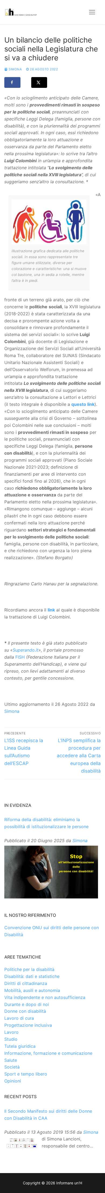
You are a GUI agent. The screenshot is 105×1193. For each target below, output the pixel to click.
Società (12, 1067)
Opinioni (12, 1081)
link (51, 610)
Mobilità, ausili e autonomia (32, 990)
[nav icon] (92, 12)
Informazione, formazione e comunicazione (48, 1053)
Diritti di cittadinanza (25, 983)
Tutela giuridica (20, 1046)
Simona (15, 69)
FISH (20, 657)
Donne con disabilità (25, 1011)
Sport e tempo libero (25, 1074)
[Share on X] (39, 82)
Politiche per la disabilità (29, 969)
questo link (82, 404)
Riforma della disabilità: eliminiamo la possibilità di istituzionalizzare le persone (46, 823)
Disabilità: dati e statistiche (32, 976)
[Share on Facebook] (12, 82)
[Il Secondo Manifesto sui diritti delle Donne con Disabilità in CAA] (21, 1143)
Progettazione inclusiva (28, 1025)
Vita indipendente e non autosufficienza (44, 997)
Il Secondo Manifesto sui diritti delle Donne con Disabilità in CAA (48, 1114)
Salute (10, 1060)
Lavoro (11, 1032)
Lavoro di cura (19, 1018)
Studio (11, 1039)
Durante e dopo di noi (26, 1004)
